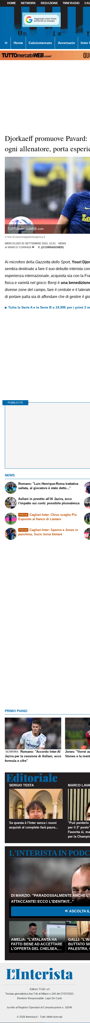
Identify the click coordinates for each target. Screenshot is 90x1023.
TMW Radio (71, 3)
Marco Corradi (19, 247)
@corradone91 (52, 247)
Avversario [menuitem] (66, 43)
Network (28, 3)
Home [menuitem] (18, 43)
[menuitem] (6, 43)
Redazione (49, 3)
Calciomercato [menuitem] (40, 43)
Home (11, 3)
